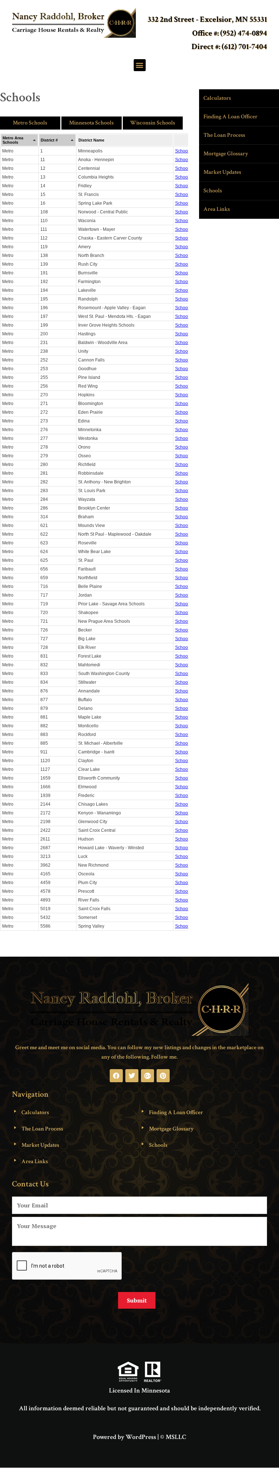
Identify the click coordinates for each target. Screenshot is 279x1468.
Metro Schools (30, 123)
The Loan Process (224, 135)
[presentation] (67, 1266)
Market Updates (222, 172)
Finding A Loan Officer (230, 116)
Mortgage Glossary (225, 154)
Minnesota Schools (91, 123)
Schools (212, 191)
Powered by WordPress (124, 1437)
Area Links (216, 209)
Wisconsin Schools (152, 123)
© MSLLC (173, 1437)
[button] (140, 65)
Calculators (217, 98)
